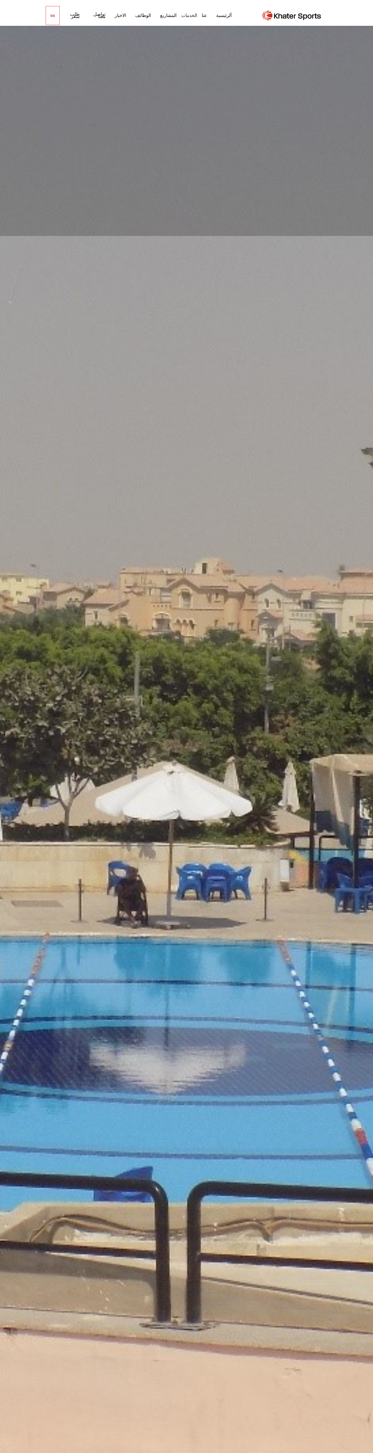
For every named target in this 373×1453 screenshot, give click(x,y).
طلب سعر (75, 15)
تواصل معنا (99, 15)
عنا (204, 15)
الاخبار (120, 15)
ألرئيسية (224, 15)
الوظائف (143, 15)
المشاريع (168, 15)
